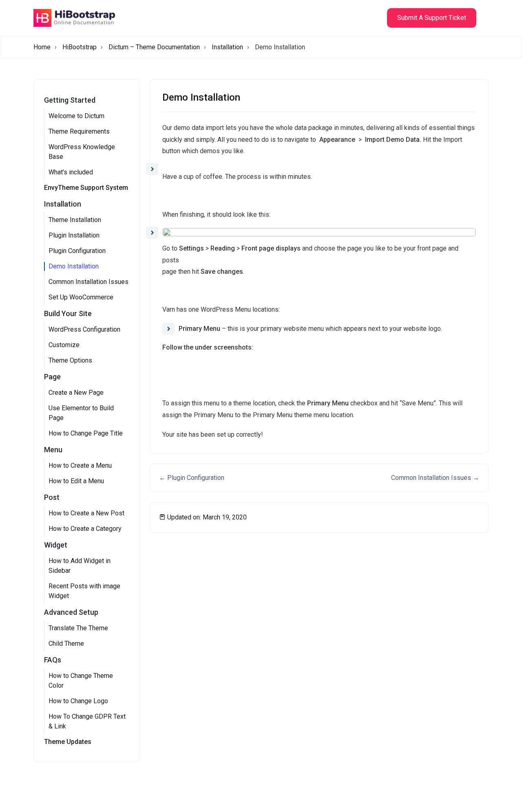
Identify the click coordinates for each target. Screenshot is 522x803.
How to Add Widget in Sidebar (80, 565)
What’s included (71, 172)
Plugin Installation (74, 235)
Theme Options (70, 360)
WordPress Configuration (84, 329)
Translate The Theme (78, 628)
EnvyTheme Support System (86, 187)
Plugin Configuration (77, 251)
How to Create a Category (85, 528)
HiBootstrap (79, 47)
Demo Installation (74, 266)
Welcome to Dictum (76, 116)
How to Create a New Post (86, 513)
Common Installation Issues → (435, 478)
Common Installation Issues (88, 282)
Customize (64, 345)
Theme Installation (75, 220)
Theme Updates (67, 742)
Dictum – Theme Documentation (154, 47)
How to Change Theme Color (81, 680)
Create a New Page (76, 392)
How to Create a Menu (80, 465)
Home (42, 47)
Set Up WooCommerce (81, 297)
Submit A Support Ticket (431, 18)
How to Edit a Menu (76, 481)
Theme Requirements (79, 131)
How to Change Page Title (86, 433)
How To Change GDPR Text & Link (87, 721)
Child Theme (66, 643)
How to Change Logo (78, 701)
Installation (227, 47)
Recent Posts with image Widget (84, 591)
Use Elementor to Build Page (81, 413)
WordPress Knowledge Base (82, 152)
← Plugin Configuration (191, 478)
